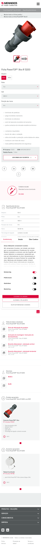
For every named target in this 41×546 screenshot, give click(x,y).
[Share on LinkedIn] (16, 168)
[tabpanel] (20, 36)
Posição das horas (7, 101)
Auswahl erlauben (20, 300)
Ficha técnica (3, 542)
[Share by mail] (35, 168)
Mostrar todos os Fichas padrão (13, 14)
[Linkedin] (7, 530)
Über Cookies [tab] (33, 239)
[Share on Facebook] (6, 168)
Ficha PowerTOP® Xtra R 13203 (12, 10)
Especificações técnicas (29, 10)
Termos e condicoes (31, 542)
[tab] (17, 59)
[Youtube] (2, 530)
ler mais (21, 194)
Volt (2, 92)
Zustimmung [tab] (7, 239)
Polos (3, 82)
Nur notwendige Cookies (20, 305)
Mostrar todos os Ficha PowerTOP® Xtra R (15, 17)
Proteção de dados (16, 542)
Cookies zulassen (20, 296)
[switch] (34, 278)
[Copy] (20, 174)
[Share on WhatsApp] (25, 168)
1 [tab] (20, 443)
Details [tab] (20, 239)
